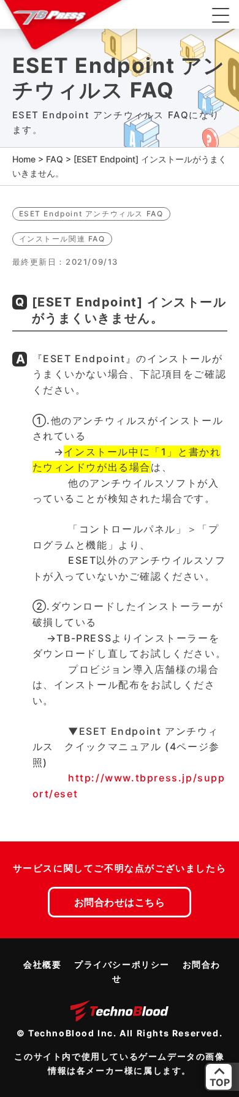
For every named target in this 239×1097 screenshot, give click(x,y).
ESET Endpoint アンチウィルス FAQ (91, 213)
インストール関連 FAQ (62, 238)
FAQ (54, 159)
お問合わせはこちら (119, 902)
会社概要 (42, 964)
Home (24, 159)
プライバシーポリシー (122, 964)
